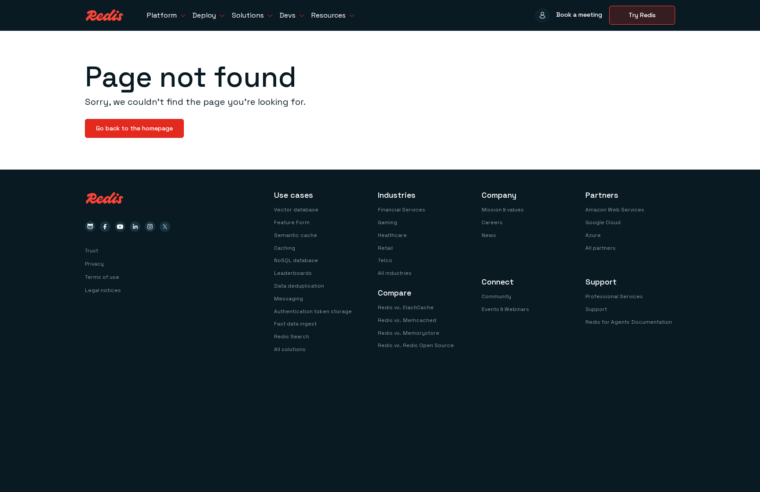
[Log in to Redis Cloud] (542, 15)
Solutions (248, 15)
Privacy (94, 263)
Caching (284, 248)
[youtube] (120, 226)
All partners (600, 248)
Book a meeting (579, 14)
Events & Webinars (505, 309)
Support (596, 309)
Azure (593, 235)
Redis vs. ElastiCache (406, 307)
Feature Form (292, 222)
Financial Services (401, 209)
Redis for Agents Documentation (628, 322)
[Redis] (104, 15)
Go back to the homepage (134, 128)
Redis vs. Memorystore (408, 333)
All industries (395, 273)
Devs (288, 15)
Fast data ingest (295, 323)
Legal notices (103, 290)
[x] (165, 226)
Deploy (204, 15)
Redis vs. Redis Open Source (416, 345)
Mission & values (503, 209)
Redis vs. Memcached (407, 320)
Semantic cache (295, 235)
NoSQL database (296, 260)
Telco (385, 260)
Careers (492, 222)
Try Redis (642, 15)
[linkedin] (135, 226)
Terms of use (102, 277)
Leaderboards (293, 273)
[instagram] (150, 226)
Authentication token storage (313, 311)
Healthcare (392, 235)
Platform (162, 15)
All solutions (290, 349)
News (489, 235)
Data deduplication (299, 285)
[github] (90, 226)
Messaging (288, 298)
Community (496, 296)
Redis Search (291, 336)
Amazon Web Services (614, 209)
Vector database (296, 209)
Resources (328, 15)
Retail (385, 248)
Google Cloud (603, 222)
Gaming (387, 222)
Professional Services (614, 296)
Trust (91, 250)
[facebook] (105, 226)
